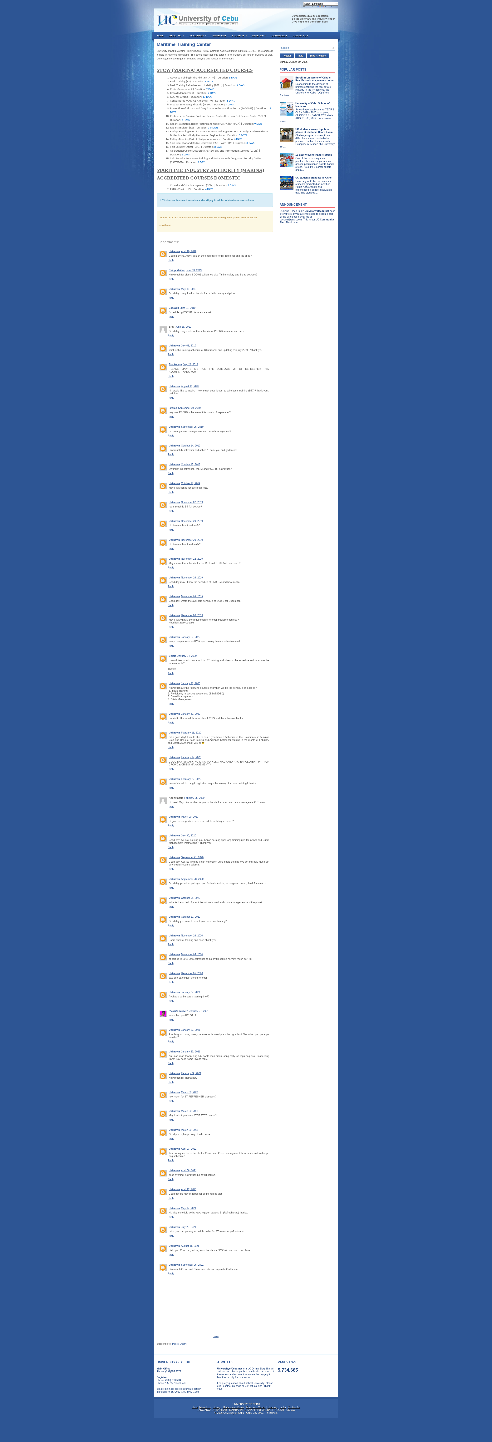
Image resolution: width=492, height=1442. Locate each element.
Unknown (174, 251)
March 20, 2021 (189, 1111)
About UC (176, 35)
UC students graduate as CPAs (313, 177)
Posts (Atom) (179, 1343)
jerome (173, 407)
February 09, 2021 (191, 1073)
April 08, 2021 (188, 1170)
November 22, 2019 (192, 558)
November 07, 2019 (192, 502)
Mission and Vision (233, 1407)
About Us (205, 1407)
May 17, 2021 (188, 1208)
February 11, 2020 (191, 732)
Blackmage (175, 364)
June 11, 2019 (187, 307)
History (217, 1407)
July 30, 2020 (188, 835)
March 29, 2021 (189, 1129)
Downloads (279, 35)
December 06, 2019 (192, 615)
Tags (300, 55)
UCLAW (290, 1410)
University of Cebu (233, 1412)
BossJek (174, 307)
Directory (259, 35)
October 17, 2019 (190, 483)
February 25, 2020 (194, 797)
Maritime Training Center (184, 44)
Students (239, 35)
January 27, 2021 (199, 1011)
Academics (197, 35)
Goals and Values (256, 1407)
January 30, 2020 (190, 713)
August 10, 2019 (190, 386)
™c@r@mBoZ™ (178, 1011)
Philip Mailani (177, 270)
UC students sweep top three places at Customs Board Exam (314, 131)
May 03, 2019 (194, 270)
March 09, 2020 (189, 816)
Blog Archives (318, 55)
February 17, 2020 (191, 757)
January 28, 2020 (190, 683)
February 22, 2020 (191, 779)
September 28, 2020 (192, 879)
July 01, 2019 (188, 345)
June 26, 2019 (183, 326)
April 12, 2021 (188, 1189)
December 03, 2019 (192, 596)
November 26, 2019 (192, 577)
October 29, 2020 (190, 916)
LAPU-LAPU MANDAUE (260, 1410)
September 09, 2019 (189, 407)
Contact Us (300, 35)
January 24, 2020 (187, 655)
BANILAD (221, 1410)
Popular (287, 55)
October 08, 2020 (190, 897)
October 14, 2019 (190, 445)
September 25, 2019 (192, 426)
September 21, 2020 (192, 857)
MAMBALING (236, 1410)
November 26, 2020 (192, 935)
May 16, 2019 (188, 289)
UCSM (280, 1410)
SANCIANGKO (205, 1410)
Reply (171, 260)
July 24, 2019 (190, 364)
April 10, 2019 (188, 251)
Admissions (219, 35)
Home (160, 35)
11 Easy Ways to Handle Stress (313, 154)
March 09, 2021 (189, 1092)
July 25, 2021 (188, 1227)
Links (283, 1407)
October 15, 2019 (190, 464)
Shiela (172, 655)
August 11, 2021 (190, 1245)
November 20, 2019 (192, 521)
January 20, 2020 (190, 637)
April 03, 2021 (188, 1148)
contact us (229, 1385)
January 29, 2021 (190, 1051)
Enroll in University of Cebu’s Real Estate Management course (314, 79)
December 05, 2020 (192, 954)
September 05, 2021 (192, 1264)
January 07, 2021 (190, 992)
